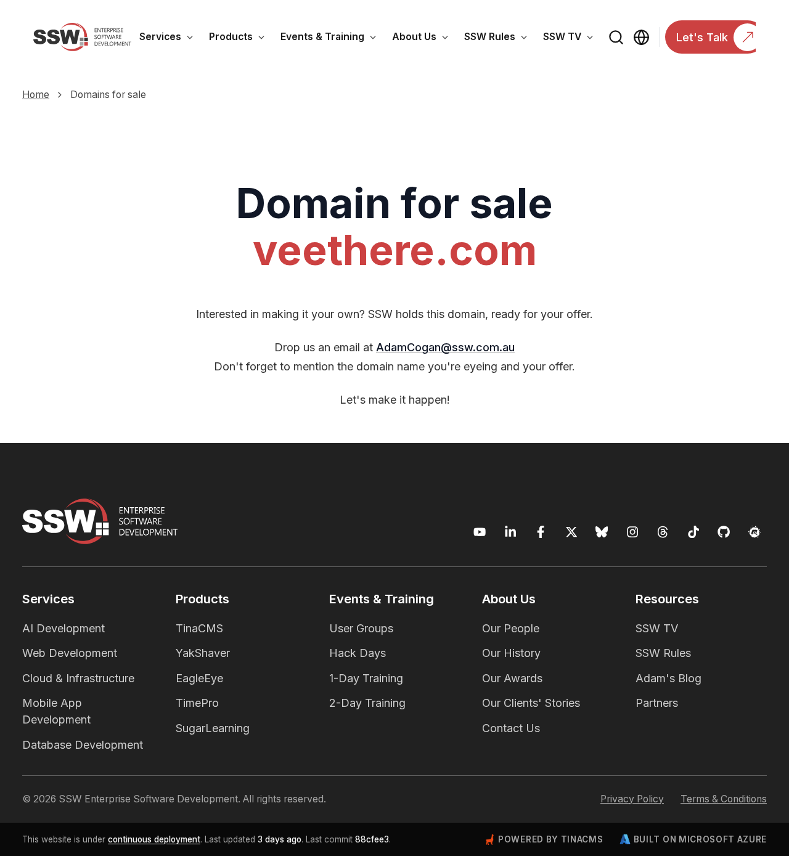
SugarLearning (213, 728)
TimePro (197, 702)
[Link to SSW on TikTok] (693, 532)
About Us (424, 39)
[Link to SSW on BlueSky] (602, 532)
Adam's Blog (668, 678)
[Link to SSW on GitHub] (724, 532)
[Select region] (641, 37)
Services (170, 39)
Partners (657, 702)
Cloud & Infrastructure (78, 678)
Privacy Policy (632, 799)
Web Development (69, 652)
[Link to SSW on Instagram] (632, 532)
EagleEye (199, 678)
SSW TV (572, 39)
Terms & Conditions (724, 799)
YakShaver (203, 652)
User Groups (361, 628)
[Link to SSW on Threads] (663, 532)
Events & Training (332, 39)
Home (35, 94)
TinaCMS (199, 628)
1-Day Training (366, 678)
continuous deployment (154, 839)
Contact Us (511, 728)
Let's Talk (702, 37)
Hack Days (357, 652)
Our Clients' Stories (531, 702)
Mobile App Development (56, 711)
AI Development (63, 628)
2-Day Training (367, 702)
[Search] (616, 37)
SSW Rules (499, 39)
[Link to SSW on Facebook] (541, 532)
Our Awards (512, 678)
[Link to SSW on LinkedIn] (510, 532)
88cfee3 (372, 839)
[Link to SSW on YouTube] (480, 532)
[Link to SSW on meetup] (754, 532)
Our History (511, 652)
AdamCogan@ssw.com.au (445, 347)
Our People (510, 628)
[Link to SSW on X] (571, 532)
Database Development (82, 744)
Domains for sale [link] (108, 94)
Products (240, 39)
